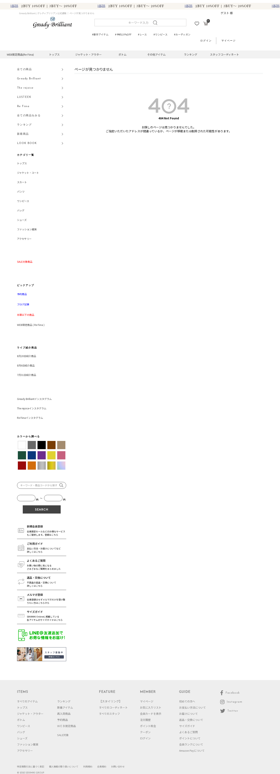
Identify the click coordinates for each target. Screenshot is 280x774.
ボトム (122, 54)
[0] (205, 24)
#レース (142, 34)
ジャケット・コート (28, 172)
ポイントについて (189, 738)
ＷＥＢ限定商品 (66, 726)
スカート (22, 182)
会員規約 (101, 766)
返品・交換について (191, 720)
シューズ (22, 219)
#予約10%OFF (123, 34)
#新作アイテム (100, 34)
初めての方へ (187, 701)
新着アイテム (65, 707)
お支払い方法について (192, 707)
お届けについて (188, 714)
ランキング (190, 54)
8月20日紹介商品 (26, 356)
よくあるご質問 (188, 732)
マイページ (228, 41)
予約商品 (62, 720)
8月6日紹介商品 (26, 365)
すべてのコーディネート (113, 707)
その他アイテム (156, 54)
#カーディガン (182, 34)
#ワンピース (160, 34)
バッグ (20, 210)
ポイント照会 (148, 726)
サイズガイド (187, 726)
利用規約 (87, 766)
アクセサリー (24, 238)
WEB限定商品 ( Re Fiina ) (30, 324)
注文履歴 (145, 720)
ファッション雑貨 (27, 229)
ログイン (206, 41)
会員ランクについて (191, 744)
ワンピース (23, 201)
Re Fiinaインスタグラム (30, 417)
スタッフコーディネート (224, 54)
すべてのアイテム (27, 701)
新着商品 (23, 134)
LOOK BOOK (27, 143)
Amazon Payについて (192, 750)
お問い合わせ (118, 766)
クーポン (145, 732)
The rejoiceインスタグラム (31, 408)
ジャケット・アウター (88, 54)
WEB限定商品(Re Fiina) (20, 54)
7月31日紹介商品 (26, 375)
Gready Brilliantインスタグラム (34, 399)
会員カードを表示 (150, 714)
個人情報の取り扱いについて (63, 766)
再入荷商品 (64, 714)
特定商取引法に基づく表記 (30, 766)
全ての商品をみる (29, 115)
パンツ (21, 191)
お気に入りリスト (150, 707)
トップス (54, 54)
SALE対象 (63, 735)
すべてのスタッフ (109, 714)
